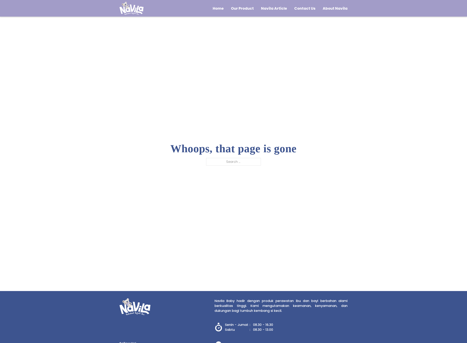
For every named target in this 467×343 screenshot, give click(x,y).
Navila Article (274, 8)
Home (218, 8)
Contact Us (304, 8)
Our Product (242, 8)
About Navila (335, 8)
